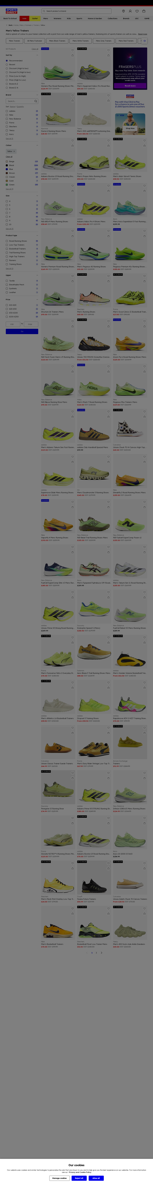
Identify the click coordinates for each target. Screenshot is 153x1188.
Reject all (79, 1178)
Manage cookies (59, 1178)
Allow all (96, 1178)
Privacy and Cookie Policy (80, 1172)
